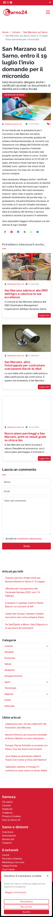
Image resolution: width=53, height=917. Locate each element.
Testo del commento (15, 500)
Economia (10, 658)
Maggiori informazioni (15, 892)
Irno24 (5, 855)
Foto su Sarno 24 (11, 819)
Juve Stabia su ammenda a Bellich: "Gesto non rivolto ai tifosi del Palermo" (26, 758)
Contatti (6, 805)
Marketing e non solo (13, 862)
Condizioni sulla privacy (29, 538)
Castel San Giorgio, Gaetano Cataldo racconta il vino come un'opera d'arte (24, 615)
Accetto (26, 912)
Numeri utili (8, 839)
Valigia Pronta (9, 865)
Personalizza (26, 901)
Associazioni (9, 835)
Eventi (8, 700)
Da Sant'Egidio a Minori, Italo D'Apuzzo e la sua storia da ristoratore (26, 626)
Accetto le (24, 538)
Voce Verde (8, 869)
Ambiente (10, 670)
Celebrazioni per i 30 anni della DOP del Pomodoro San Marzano (25, 726)
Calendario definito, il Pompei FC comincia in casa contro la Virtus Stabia (26, 768)
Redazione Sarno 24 (13, 124)
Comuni (16, 32)
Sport (7, 682)
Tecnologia (10, 688)
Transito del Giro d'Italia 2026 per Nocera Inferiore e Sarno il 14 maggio (25, 579)
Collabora (7, 812)
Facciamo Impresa (12, 858)
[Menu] (48, 12)
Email (7, 491)
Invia (26, 546)
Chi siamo (7, 801)
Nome (7, 482)
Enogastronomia (13, 676)
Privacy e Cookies (11, 816)
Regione (9, 694)
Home (5, 32)
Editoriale (10, 706)
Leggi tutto (44, 315)
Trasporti (7, 842)
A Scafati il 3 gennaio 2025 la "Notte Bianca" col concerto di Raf (24, 605)
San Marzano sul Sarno (35, 32)
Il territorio (7, 832)
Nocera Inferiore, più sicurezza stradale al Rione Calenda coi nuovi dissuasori (26, 736)
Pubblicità (7, 809)
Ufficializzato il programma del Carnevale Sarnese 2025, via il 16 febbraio (22, 592)
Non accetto (26, 907)
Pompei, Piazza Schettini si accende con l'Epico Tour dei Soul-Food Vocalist (26, 747)
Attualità (9, 652)
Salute (8, 664)
